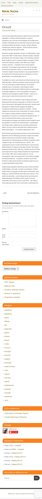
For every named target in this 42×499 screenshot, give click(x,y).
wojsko (7, 381)
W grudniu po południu (12, 297)
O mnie (3, 2)
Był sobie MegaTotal (33, 193)
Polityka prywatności (7, 6)
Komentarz (3, 212)
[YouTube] (39, 10)
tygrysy (7, 374)
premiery (8, 355)
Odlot (4, 193)
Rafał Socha (10, 11)
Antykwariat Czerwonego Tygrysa (16, 413)
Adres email (3, 237)
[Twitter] (36, 10)
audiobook (8, 310)
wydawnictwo (9, 385)
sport (6, 370)
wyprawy (8, 389)
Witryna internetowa (3, 243)
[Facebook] (33, 10)
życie (6, 400)
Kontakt (21, 2)
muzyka (7, 348)
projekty (7, 359)
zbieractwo (8, 396)
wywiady (8, 393)
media (7, 344)
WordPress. (30, 493)
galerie (7, 333)
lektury (13, 30)
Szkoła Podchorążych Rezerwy (16, 417)
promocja (8, 363)
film (6, 325)
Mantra (24, 493)
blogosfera (8, 314)
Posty (9, 2)
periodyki (8, 351)
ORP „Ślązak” (9, 282)
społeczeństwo (10, 366)
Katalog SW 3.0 (16, 453)
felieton (7, 321)
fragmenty (8, 329)
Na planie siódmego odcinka (14, 290)
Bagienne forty (10, 286)
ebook (7, 317)
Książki (14, 2)
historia (7, 336)
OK (36, 478)
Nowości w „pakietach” (13, 293)
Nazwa (3, 230)
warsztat (8, 378)
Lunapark (18, 445)
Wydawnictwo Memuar (31, 2)
